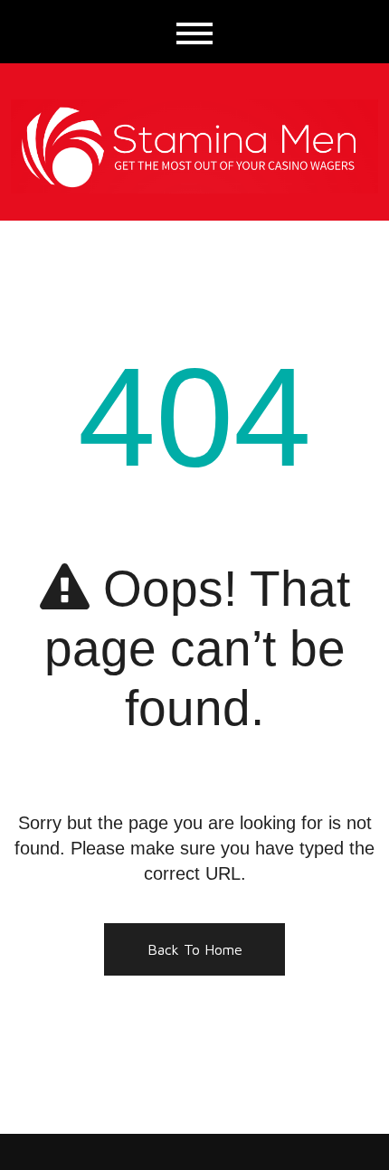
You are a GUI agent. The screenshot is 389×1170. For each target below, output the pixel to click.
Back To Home (194, 949)
